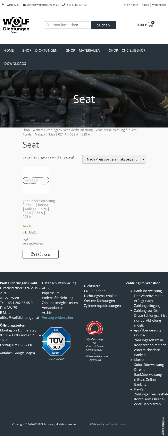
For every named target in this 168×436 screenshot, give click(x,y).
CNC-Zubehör (94, 291)
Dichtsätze (92, 286)
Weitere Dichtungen (46, 130)
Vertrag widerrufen (57, 317)
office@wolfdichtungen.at (19, 317)
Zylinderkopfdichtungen (102, 305)
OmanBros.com (117, 424)
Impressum (51, 293)
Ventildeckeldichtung (78, 130)
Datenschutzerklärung (59, 283)
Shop (26, 130)
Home (9, 50)
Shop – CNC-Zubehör (127, 50)
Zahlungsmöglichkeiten (60, 303)
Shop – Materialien (83, 50)
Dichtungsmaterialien (100, 296)
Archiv (47, 312)
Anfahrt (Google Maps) (17, 353)
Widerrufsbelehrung (57, 298)
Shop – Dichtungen (40, 50)
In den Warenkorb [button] (40, 254)
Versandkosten (33, 243)
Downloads (15, 63)
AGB (45, 288)
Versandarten (52, 307)
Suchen (103, 25)
